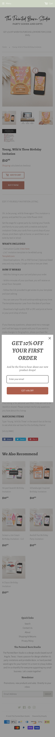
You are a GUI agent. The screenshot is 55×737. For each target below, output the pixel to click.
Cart (51, 3)
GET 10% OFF (27, 390)
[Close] (49, 338)
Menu (8, 3)
